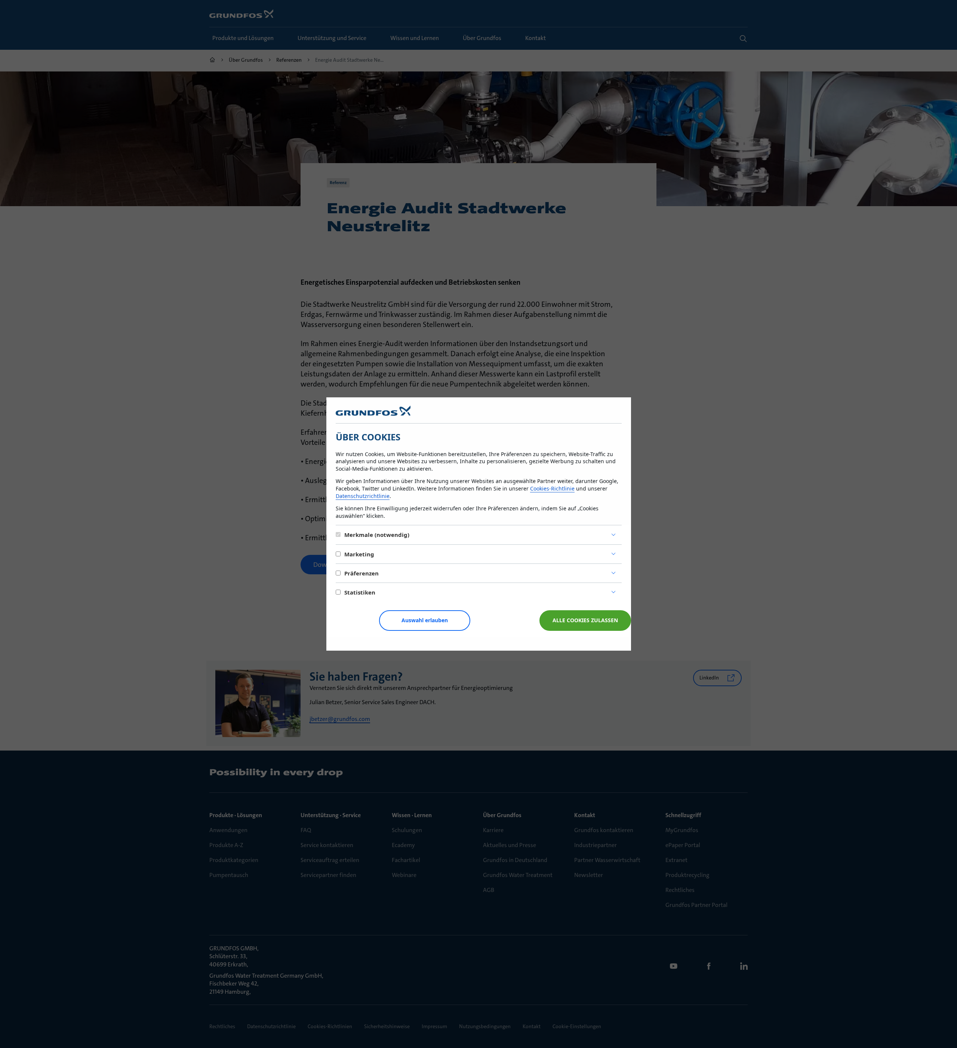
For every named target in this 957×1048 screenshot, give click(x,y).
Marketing (359, 554)
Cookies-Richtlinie (552, 488)
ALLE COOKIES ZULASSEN (585, 620)
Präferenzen (361, 573)
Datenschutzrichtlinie (363, 495)
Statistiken (359, 592)
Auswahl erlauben (424, 620)
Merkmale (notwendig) (376, 534)
